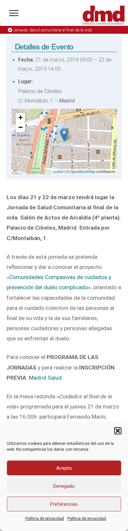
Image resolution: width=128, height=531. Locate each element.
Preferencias (64, 504)
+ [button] (20, 117)
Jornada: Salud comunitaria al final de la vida (52, 30)
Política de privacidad (44, 518)
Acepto (64, 468)
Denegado (64, 486)
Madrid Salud (45, 377)
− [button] (20, 127)
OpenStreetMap (82, 171)
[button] (118, 430)
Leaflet (58, 171)
